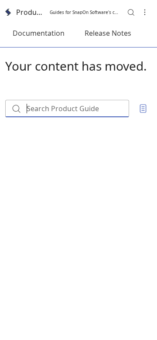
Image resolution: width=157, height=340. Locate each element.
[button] (131, 12)
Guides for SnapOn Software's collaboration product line (84, 12)
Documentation (39, 33)
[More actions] (145, 12)
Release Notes (108, 33)
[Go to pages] (143, 108)
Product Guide (30, 12)
